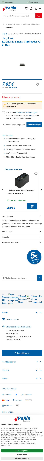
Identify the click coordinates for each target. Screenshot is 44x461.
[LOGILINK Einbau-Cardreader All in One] (22, 64)
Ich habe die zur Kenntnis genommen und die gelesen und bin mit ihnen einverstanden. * (23, 115)
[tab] (22, 221)
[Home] (3, 24)
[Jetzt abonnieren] (39, 278)
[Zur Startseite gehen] (9, 8)
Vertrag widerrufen (22, 353)
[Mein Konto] (31, 8)
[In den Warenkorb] (32, 206)
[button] (38, 312)
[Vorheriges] (2, 190)
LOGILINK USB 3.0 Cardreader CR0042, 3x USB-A (20, 192)
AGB (30, 115)
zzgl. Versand (13, 87)
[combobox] (19, 15)
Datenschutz (16, 283)
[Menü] (40, 8)
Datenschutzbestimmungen (26, 112)
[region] (22, 66)
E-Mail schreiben (12, 319)
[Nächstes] (41, 190)
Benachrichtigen (34, 124)
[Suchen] (38, 15)
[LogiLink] (22, 38)
